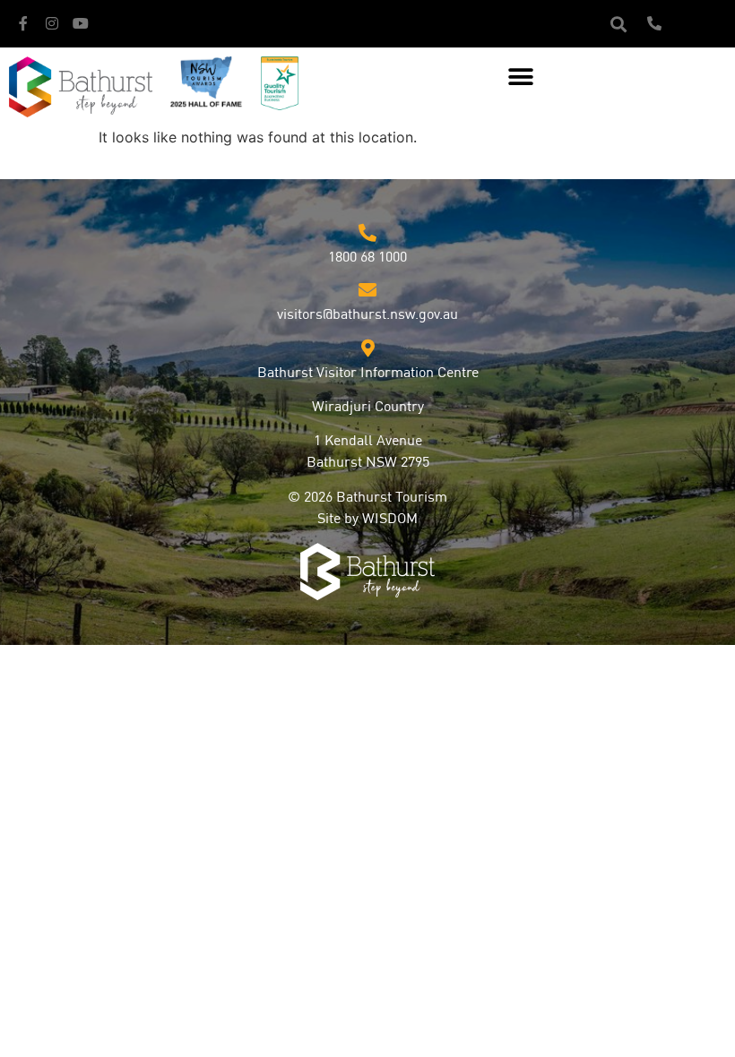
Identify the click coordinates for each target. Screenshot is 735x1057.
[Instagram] (52, 23)
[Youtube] (80, 23)
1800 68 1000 (367, 258)
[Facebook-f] (23, 23)
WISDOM (390, 519)
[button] (618, 24)
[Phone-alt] (654, 23)
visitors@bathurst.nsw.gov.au (367, 315)
